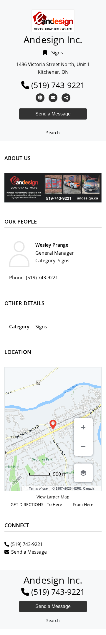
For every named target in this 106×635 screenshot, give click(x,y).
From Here (83, 504)
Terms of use (38, 488)
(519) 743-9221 (58, 85)
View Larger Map (53, 497)
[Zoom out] (83, 446)
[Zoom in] (83, 427)
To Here (54, 504)
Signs (57, 52)
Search (53, 132)
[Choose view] (83, 472)
